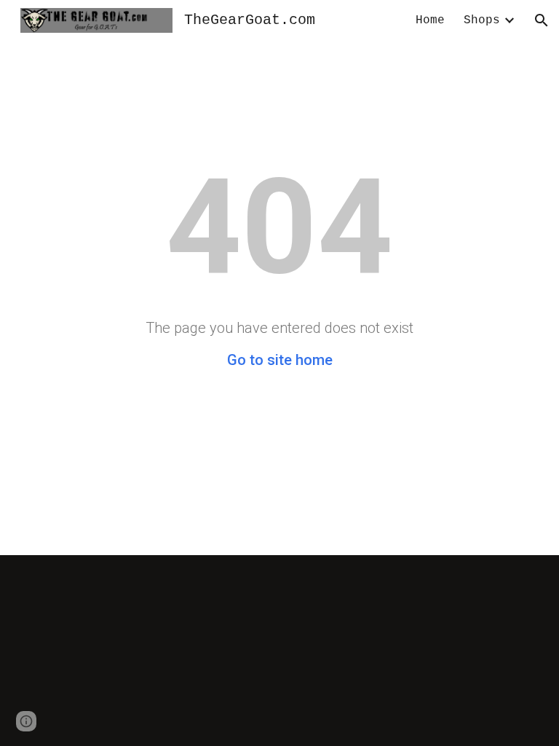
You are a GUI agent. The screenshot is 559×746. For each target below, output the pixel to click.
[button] (541, 20)
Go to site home (280, 360)
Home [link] (430, 20)
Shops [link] (482, 20)
